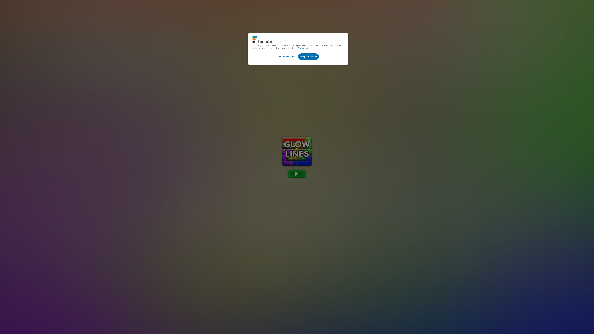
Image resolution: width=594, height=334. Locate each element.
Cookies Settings (286, 56)
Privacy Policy (303, 48)
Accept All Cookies (308, 56)
